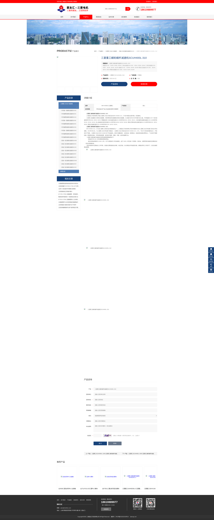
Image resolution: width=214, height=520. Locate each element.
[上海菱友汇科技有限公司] (77, 4)
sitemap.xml (133, 516)
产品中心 (86, 17)
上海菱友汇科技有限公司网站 (69, 1)
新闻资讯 (76, 500)
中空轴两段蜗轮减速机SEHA (68, 123)
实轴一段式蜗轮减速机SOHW (69, 160)
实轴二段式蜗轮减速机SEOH (68, 164)
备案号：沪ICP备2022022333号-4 (120, 516)
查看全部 (62, 171)
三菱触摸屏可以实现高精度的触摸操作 (68, 202)
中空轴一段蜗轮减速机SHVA (68, 120)
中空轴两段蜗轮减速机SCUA (68, 117)
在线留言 (148, 1)
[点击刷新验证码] (107, 435)
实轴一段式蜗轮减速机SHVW (68, 150)
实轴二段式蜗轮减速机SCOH (68, 167)
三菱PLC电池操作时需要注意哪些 (67, 188)
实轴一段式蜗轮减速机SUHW (69, 140)
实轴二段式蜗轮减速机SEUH (68, 144)
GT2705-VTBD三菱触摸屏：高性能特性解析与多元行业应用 (73, 194)
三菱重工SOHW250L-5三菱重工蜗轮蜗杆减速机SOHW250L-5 (117, 488)
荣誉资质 (88, 500)
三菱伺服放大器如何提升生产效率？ (67, 204)
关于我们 (73, 17)
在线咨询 (106, 509)
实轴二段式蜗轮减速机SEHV (68, 154)
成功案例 (124, 17)
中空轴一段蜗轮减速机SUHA (68, 110)
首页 (62, 17)
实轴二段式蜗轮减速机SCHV (68, 157)
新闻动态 (98, 17)
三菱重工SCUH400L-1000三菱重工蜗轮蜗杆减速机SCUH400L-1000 (146, 453)
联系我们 (154, 1)
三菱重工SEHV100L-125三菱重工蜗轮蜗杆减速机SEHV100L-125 (138, 488)
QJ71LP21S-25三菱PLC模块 (73, 488)
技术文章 (111, 17)
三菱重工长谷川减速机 (111, 51)
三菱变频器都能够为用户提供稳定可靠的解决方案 (71, 207)
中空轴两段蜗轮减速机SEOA (68, 134)
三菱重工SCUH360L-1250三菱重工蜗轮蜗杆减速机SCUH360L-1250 (109, 453)
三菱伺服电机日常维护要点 (65, 191)
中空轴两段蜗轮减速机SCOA (68, 137)
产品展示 (101, 51)
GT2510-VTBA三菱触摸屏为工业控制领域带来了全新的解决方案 (75, 199)
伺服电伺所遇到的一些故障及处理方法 (68, 196)
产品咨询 (114, 84)
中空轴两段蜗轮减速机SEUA (68, 113)
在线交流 (144, 84)
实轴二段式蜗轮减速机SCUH (126, 51)
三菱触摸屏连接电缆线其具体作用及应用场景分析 (71, 183)
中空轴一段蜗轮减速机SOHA (68, 130)
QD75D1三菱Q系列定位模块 (95, 488)
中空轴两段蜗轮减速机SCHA (68, 127)
